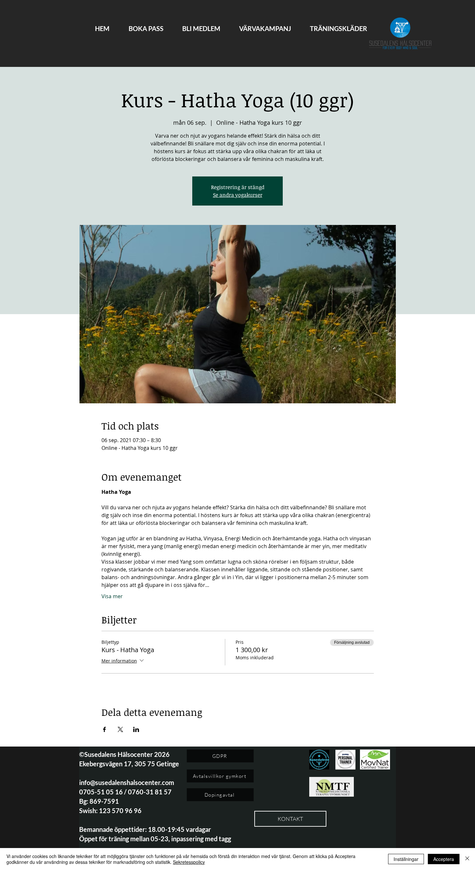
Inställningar (406, 859)
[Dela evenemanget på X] (120, 729)
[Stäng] (467, 859)
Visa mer (112, 596)
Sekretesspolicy (189, 862)
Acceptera (443, 859)
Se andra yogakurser (237, 194)
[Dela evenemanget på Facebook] (104, 729)
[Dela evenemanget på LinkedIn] (136, 729)
